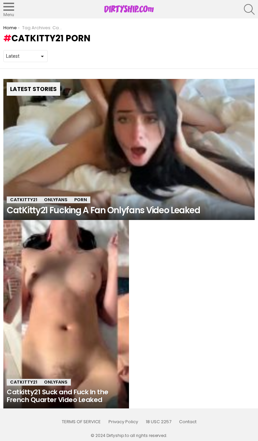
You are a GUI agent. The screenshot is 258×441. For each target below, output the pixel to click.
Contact (188, 422)
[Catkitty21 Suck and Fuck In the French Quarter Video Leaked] (66, 314)
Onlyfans (56, 199)
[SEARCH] (249, 9)
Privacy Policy (123, 422)
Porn (80, 199)
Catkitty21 (23, 199)
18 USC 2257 (158, 422)
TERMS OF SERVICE (81, 422)
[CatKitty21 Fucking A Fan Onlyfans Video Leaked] (129, 149)
